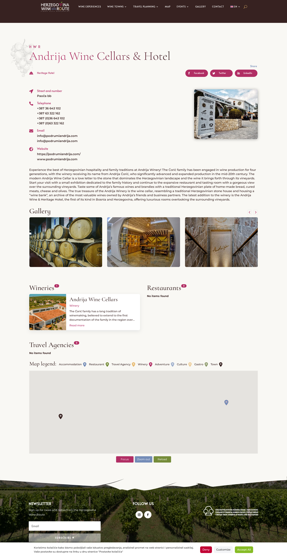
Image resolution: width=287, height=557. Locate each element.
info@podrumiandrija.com (57, 136)
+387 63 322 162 (48, 113)
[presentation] (249, 212)
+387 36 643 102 (49, 108)
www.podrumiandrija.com (57, 159)
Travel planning (144, 6)
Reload (162, 459)
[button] (60, 416)
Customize (223, 549)
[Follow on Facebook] (147, 514)
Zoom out (143, 459)
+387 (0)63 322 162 (50, 123)
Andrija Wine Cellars (93, 299)
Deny (206, 549)
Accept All (244, 549)
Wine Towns (115, 6)
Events (181, 6)
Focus (125, 459)
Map (167, 6)
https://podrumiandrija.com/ (59, 154)
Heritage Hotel (45, 73)
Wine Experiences (89, 6)
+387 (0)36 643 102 (51, 118)
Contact (218, 6)
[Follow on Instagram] (139, 514)
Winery (74, 305)
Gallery (200, 6)
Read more (77, 325)
